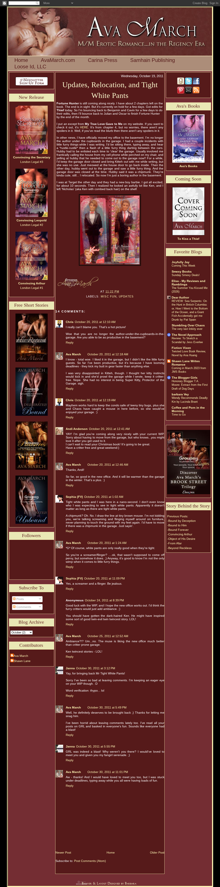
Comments (23, 607)
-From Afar (174, 543)
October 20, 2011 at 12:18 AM (107, 354)
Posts (19, 599)
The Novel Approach (187, 334)
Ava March (21, 655)
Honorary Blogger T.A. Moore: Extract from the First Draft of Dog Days (190, 385)
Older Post (157, 852)
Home (111, 852)
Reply (69, 342)
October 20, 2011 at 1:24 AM (107, 543)
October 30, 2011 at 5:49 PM (107, 707)
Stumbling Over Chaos (188, 325)
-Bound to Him (177, 525)
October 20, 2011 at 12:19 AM (95, 400)
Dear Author (180, 297)
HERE (84, 127)
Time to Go (179, 414)
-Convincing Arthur (179, 534)
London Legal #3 (31, 160)
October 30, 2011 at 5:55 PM (95, 746)
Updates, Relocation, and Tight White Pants (110, 90)
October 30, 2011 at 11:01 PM (107, 772)
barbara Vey (180, 394)
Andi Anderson (77, 429)
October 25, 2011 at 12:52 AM (107, 636)
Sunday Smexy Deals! (186, 275)
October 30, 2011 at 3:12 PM (95, 668)
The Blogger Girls (184, 377)
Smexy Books (182, 271)
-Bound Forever (178, 529)
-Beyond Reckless (179, 548)
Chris (69, 322)
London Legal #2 (32, 223)
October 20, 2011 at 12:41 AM (109, 429)
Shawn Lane (22, 661)
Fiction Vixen (181, 348)
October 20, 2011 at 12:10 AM (95, 322)
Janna (70, 668)
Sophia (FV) (74, 496)
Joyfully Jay (180, 262)
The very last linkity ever (187, 328)
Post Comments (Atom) (90, 861)
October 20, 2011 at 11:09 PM (104, 578)
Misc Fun (108, 296)
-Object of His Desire (181, 538)
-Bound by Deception (181, 520)
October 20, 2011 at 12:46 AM (107, 464)
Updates (126, 296)
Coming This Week (183, 265)
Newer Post (63, 852)
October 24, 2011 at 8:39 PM (104, 600)
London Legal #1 (31, 286)
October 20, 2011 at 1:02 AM (103, 496)
